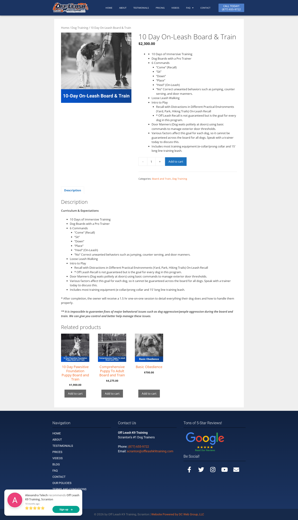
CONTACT (205, 7)
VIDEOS (57, 458)
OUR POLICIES (61, 483)
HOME (109, 7)
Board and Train (161, 178)
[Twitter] (201, 469)
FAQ (188, 7)
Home (65, 28)
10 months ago (32, 503)
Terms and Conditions (69, 489)
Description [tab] (72, 190)
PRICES (57, 452)
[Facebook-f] (189, 469)
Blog (56, 464)
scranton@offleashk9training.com (150, 451)
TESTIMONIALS (141, 7)
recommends (52, 497)
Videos (175, 7)
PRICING (160, 7)
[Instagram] (213, 469)
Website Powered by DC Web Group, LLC (177, 514)
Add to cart (175, 161)
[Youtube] (224, 469)
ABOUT (122, 7)
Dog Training (79, 28)
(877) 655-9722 (138, 446)
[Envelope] (236, 469)
